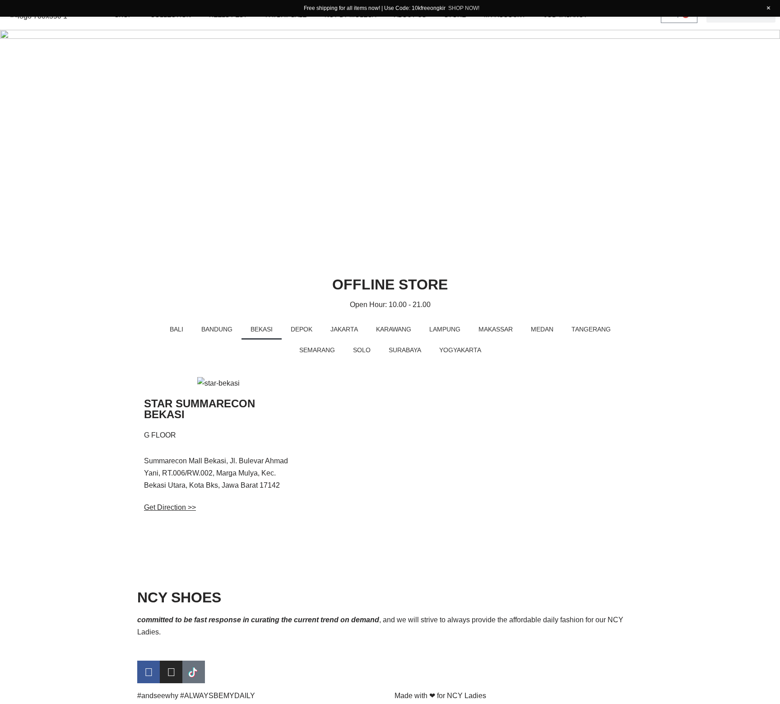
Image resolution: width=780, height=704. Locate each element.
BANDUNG (216, 329)
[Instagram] (171, 672)
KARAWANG (393, 329)
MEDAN (542, 329)
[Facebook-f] (148, 672)
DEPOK (301, 329)
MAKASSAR (495, 329)
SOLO (362, 350)
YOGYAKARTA (460, 350)
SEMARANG (317, 350)
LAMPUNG (444, 329)
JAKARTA (344, 329)
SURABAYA (405, 350)
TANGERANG (591, 329)
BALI (176, 329)
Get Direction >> (170, 507)
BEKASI (262, 329)
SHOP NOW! (463, 8)
